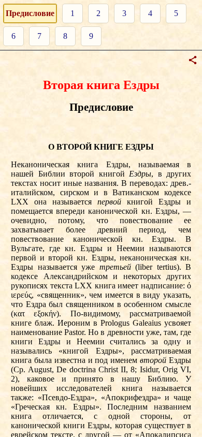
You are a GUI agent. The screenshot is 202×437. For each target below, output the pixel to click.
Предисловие (30, 13)
